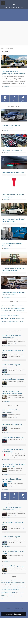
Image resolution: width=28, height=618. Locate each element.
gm (21, 308)
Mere (15, 343)
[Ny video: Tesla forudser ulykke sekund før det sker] (4, 341)
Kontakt (13, 7)
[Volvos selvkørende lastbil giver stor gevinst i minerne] (4, 557)
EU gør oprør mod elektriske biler (12, 150)
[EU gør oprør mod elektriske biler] (14, 140)
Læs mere (23, 66)
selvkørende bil (16, 315)
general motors (17, 308)
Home (3, 48)
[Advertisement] (14, 35)
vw (18, 321)
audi (4, 305)
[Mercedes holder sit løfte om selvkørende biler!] (14, 115)
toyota (8, 321)
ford (2, 308)
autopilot (11, 305)
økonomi (2, 324)
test (5, 321)
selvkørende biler (8, 318)
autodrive (7, 305)
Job (9, 7)
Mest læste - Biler (14, 331)
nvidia (12, 313)
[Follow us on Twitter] (15, 1)
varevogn (13, 321)
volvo (17, 321)
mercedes (22, 310)
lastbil (14, 310)
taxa (21, 318)
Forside (6, 7)
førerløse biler (9, 308)
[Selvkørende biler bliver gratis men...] (4, 383)
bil (14, 305)
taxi (23, 318)
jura (4, 310)
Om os (22, 7)
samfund (3, 315)
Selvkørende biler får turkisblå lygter (13, 172)
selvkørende (8, 315)
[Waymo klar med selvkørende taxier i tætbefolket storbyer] (14, 209)
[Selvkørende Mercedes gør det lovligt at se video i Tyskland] (14, 282)
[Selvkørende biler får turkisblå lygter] (14, 162)
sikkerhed (18, 318)
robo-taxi (18, 312)
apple (2, 305)
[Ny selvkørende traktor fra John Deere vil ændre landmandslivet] (14, 258)
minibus (2, 313)
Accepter (17, 614)
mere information (9, 614)
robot (25, 313)
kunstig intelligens (9, 310)
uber (10, 321)
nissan (5, 313)
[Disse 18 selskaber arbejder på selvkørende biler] (4, 370)
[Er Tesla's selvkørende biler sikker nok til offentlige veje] (14, 184)
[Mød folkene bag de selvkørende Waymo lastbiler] (14, 233)
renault (15, 312)
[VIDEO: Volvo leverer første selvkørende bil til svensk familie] (4, 397)
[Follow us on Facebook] (13, 1)
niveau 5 (9, 313)
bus (18, 305)
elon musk (23, 305)
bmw (16, 305)
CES (20, 305)
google (23, 308)
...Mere (23, 83)
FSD (4, 308)
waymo (21, 321)
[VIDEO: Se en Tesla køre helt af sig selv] (4, 356)
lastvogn (18, 310)
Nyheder (17, 7)
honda (2, 310)
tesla (2, 321)
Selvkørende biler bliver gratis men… (13, 379)
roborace (22, 313)
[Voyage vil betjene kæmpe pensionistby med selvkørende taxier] (14, 61)
